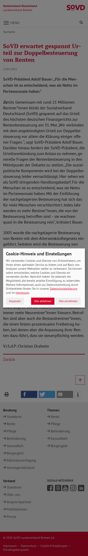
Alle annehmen (68, 301)
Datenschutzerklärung (63, 288)
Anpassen (15, 301)
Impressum (22, 293)
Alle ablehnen (42, 301)
